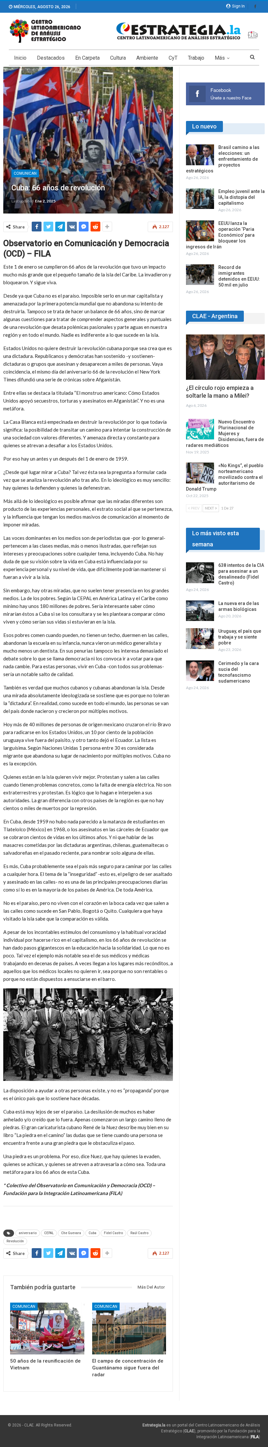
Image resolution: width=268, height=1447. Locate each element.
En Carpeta (87, 58)
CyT (173, 58)
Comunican (25, 173)
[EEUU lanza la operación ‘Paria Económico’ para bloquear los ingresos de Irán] (200, 230)
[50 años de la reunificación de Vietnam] (47, 1328)
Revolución (15, 1241)
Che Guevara (71, 1233)
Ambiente (147, 58)
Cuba (92, 1233)
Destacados (51, 58)
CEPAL (49, 1233)
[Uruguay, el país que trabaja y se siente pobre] (200, 638)
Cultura (118, 58)
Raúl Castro (139, 1233)
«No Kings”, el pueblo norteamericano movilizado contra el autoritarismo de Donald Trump (224, 477)
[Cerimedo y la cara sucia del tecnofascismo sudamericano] (200, 670)
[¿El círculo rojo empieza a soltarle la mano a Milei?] (225, 357)
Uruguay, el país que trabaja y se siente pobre (239, 636)
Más (220, 58)
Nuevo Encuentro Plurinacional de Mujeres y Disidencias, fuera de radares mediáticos (225, 433)
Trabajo (196, 58)
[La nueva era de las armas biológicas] (200, 610)
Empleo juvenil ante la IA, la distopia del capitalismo (241, 197)
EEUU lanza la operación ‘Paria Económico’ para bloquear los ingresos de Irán (220, 235)
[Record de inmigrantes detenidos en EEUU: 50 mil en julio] (200, 274)
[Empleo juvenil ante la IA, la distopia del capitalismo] (200, 198)
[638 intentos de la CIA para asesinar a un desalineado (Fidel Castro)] (200, 572)
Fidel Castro (113, 1233)
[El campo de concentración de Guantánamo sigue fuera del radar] (129, 1328)
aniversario (28, 1233)
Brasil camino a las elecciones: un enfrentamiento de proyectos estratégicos (223, 159)
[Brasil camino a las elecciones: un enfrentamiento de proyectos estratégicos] (200, 154)
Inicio (20, 58)
